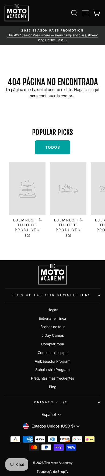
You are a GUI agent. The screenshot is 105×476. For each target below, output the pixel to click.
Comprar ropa (52, 344)
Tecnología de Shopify (52, 472)
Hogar (52, 310)
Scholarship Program (52, 369)
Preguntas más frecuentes (52, 378)
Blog (52, 387)
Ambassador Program (52, 361)
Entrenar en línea (52, 318)
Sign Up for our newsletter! (51, 295)
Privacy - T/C (51, 402)
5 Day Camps (52, 335)
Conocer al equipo (53, 352)
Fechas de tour (52, 327)
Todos (52, 147)
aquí (95, 89)
